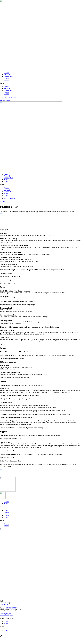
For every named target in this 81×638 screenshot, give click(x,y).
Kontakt (6, 78)
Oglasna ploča (8, 76)
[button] (40, 83)
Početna (6, 73)
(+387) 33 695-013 (10, 608)
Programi (7, 74)
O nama (6, 80)
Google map (4, 604)
